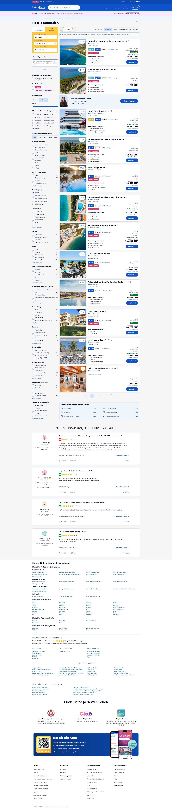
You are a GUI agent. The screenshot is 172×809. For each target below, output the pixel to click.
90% (50, 137)
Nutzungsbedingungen (94, 772)
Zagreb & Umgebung (92, 628)
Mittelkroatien (63, 630)
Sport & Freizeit (37, 653)
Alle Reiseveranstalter (40, 795)
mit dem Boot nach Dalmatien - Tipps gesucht (87, 691)
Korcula (115, 606)
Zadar (34, 606)
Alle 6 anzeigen (37, 343)
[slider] (57, 106)
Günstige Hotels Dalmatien (40, 584)
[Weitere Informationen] (126, 56)
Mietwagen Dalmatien (93, 655)
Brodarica (116, 615)
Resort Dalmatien (118, 574)
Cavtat (115, 604)
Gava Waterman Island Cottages (42, 669)
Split (33, 602)
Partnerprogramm (66, 776)
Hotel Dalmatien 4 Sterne (93, 581)
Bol (87, 609)
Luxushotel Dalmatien (38, 581)
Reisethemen (118, 782)
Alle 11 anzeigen (37, 262)
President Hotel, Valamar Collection (124, 675)
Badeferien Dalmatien (39, 596)
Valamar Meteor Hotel (98, 69)
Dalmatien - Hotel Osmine (81, 687)
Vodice (34, 613)
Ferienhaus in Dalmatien (39, 694)
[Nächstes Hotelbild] (84, 52)
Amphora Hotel (36, 668)
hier (128, 34)
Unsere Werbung (119, 772)
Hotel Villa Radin (91, 668)
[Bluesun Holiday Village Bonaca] (73, 150)
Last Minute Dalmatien (93, 651)
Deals (35, 1)
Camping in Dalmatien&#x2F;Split (83, 694)
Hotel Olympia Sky (92, 675)
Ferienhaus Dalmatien (93, 572)
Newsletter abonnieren (41, 782)
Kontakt (123, 1)
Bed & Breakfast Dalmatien (67, 572)
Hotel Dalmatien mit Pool (93, 596)
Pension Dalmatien (92, 574)
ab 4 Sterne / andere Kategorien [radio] (45, 117)
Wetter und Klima (64, 651)
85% (45, 137)
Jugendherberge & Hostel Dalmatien (70, 574)
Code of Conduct (65, 779)
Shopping (35, 658)
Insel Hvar (35, 622)
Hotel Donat (93, 312)
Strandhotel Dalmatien (66, 596)
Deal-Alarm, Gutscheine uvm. (43, 779)
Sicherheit (90, 795)
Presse (116, 776)
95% (55, 137)
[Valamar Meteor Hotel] (73, 80)
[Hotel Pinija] (73, 178)
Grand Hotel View (119, 671)
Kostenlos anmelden (132, 13)
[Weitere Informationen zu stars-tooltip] (56, 111)
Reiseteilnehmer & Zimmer (42, 47)
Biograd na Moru (64, 609)
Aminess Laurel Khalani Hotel (68, 675)
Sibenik (61, 606)
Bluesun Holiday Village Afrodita (103, 197)
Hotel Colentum (95, 254)
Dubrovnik (35, 604)
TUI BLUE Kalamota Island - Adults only (71, 669)
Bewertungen (123, 29)
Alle (35, 137)
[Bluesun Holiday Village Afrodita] (73, 208)
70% (40, 137)
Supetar (88, 607)
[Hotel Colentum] (73, 264)
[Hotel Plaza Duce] (73, 122)
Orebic (88, 611)
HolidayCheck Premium (41, 789)
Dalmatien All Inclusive (39, 589)
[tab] (38, 29)
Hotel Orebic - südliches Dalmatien (83, 692)
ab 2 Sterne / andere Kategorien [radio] (45, 123)
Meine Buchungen (39, 769)
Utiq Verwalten (91, 782)
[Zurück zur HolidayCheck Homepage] (38, 7)
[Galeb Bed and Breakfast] (73, 379)
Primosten (89, 615)
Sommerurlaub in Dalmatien (40, 689)
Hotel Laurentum (96, 340)
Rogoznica (62, 611)
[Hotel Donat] (73, 322)
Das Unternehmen (119, 769)
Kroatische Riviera (91, 620)
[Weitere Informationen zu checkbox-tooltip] (57, 78)
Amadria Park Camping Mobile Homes (70, 668)
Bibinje (115, 602)
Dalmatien (35, 628)
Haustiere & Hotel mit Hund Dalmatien (124, 589)
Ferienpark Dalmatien (119, 572)
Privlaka (61, 613)
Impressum (90, 798)
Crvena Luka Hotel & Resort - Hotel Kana (71, 673)
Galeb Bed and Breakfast (99, 368)
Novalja (34, 611)
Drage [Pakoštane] (118, 609)
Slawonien (89, 630)
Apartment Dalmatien (38, 572)
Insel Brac (62, 620)
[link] (107, 7)
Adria (61, 622)
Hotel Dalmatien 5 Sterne (66, 581)
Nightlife (35, 657)
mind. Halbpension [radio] (41, 198)
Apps (35, 792)
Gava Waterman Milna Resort (68, 671)
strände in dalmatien (38, 692)
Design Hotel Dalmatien (66, 589)
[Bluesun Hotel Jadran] (73, 236)
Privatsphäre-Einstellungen (95, 779)
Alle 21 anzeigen (37, 186)
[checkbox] (45, 79)
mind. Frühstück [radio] (40, 195)
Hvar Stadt (62, 607)
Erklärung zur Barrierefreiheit (96, 792)
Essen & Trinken (37, 655)
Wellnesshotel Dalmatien (39, 591)
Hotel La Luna (36, 671)
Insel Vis (34, 620)
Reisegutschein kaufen (41, 785)
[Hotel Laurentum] (73, 350)
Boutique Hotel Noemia (121, 673)
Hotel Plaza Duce (96, 111)
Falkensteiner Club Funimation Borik (105, 282)
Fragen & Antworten (40, 776)
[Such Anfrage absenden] (78, 7)
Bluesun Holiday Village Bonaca (103, 139)
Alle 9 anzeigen (37, 283)
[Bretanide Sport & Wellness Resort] (73, 52)
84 (107, 396)
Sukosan (88, 602)
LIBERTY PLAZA (118, 669)
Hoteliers (63, 769)
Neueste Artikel (118, 785)
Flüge (88, 657)
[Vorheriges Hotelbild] (62, 52)
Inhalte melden (38, 798)
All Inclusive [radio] (39, 204)
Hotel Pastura (91, 671)
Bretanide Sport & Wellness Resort (104, 41)
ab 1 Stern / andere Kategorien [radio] (44, 126)
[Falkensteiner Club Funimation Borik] (73, 293)
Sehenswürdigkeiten (38, 651)
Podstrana (62, 602)
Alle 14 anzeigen (37, 227)
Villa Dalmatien (36, 576)
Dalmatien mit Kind (38, 691)
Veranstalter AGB (92, 769)
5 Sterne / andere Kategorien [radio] (44, 114)
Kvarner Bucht (63, 628)
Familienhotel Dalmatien (93, 589)
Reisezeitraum (38, 40)
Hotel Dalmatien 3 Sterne (120, 581)
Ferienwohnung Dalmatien (40, 574)
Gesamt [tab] (35, 100)
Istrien (34, 630)
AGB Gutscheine (92, 789)
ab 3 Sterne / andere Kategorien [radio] (45, 120)
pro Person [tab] (43, 100)
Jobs (115, 779)
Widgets (63, 772)
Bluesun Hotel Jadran (98, 225)
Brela (114, 611)
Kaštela (88, 606)
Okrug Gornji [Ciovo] (38, 609)
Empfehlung (134, 29)
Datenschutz (91, 776)
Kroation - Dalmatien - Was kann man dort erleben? (88, 689)
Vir (33, 615)
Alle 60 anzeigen (37, 418)
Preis (115, 29)
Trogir (61, 604)
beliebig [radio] (37, 129)
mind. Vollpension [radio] (41, 201)
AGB (88, 785)
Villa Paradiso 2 (118, 668)
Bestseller (108, 29)
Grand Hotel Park (92, 673)
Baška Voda (89, 613)
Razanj (115, 613)
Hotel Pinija (93, 168)
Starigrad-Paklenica (119, 607)
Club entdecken (118, 13)
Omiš (60, 615)
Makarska (35, 607)
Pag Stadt (89, 604)
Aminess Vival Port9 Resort (40, 675)
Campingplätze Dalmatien (40, 687)
